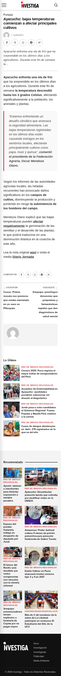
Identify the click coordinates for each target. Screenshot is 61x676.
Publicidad (39, 656)
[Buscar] (56, 5)
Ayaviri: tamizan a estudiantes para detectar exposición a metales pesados (12, 493)
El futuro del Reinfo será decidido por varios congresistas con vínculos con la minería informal (11, 575)
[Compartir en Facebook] (6, 42)
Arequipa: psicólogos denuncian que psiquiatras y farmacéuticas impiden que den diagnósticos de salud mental (45, 304)
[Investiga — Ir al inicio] (30, 5)
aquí (33, 252)
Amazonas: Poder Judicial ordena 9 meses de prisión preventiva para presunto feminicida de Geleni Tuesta (40, 534)
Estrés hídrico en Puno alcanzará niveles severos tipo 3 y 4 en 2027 (39, 574)
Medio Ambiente (41, 660)
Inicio (36, 643)
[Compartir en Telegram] (31, 42)
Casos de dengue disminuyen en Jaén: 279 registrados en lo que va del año (38, 429)
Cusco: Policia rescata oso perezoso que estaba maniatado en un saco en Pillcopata (16, 300)
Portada (8, 14)
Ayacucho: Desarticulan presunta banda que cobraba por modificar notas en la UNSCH (41, 496)
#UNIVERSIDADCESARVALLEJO (41, 611)
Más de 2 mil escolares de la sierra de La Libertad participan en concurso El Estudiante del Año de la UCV (41, 620)
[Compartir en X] (15, 42)
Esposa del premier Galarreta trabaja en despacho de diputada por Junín (10, 533)
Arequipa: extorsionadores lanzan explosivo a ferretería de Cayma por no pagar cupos (12, 617)
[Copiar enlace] (39, 42)
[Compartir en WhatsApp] (23, 42)
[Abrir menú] (4, 5)
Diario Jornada (23, 257)
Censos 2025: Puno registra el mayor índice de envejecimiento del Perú (39, 373)
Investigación (40, 647)
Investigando (40, 652)
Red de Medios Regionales (37, 367)
